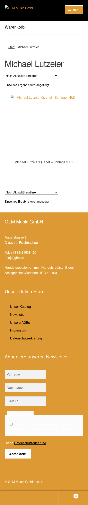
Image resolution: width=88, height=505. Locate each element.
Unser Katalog (20, 306)
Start (11, 47)
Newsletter (18, 314)
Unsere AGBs (20, 322)
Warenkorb (68, 494)
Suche (44, 498)
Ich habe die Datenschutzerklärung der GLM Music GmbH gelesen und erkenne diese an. (43, 426)
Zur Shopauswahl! (44, 170)
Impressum (18, 330)
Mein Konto (14, 498)
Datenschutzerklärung (26, 338)
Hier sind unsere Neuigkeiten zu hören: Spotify (38, 24)
